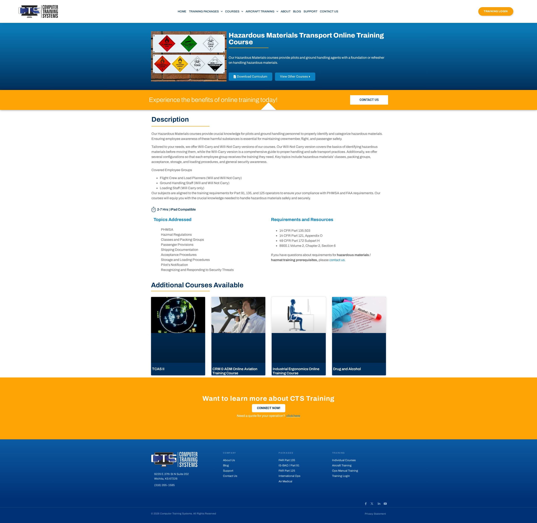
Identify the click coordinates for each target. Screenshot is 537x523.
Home (182, 11)
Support (310, 11)
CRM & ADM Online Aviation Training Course (234, 371)
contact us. (337, 260)
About (286, 11)
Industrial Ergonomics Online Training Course (296, 371)
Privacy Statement (375, 513)
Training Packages (204, 11)
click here (293, 416)
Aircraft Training (260, 11)
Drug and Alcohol (347, 369)
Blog (297, 11)
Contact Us (329, 11)
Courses (232, 11)
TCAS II (158, 369)
